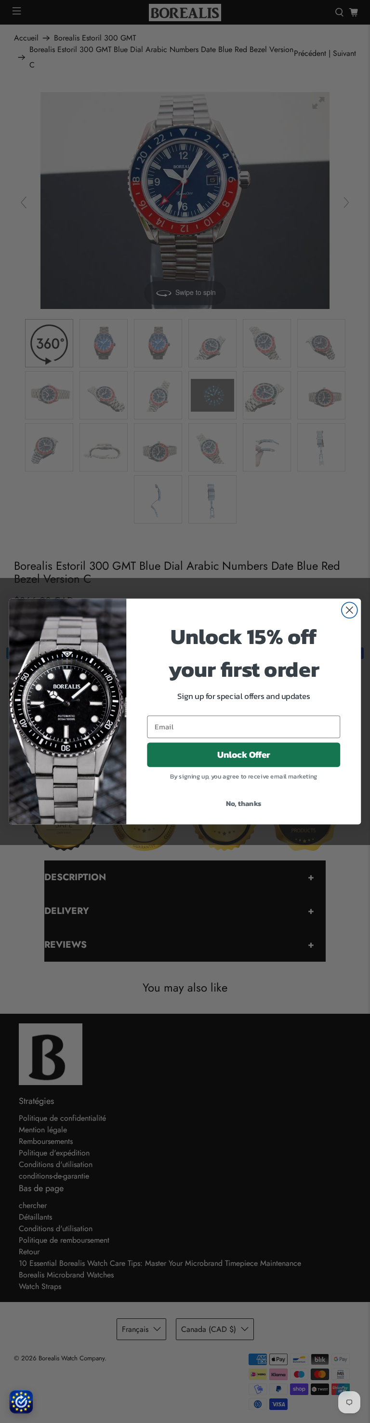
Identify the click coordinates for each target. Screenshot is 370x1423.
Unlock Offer (243, 755)
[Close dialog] (349, 610)
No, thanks (244, 803)
